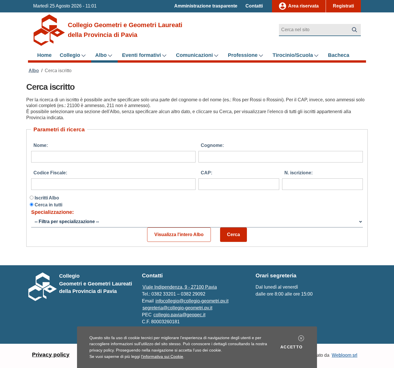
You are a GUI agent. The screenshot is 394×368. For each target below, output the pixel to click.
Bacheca (338, 55)
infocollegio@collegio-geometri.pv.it (191, 300)
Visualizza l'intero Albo (179, 234)
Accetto (292, 346)
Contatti (254, 5)
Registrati (343, 5)
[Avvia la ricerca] (354, 30)
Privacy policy (51, 355)
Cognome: (212, 145)
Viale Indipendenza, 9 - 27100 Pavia (179, 287)
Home (44, 55)
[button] (301, 338)
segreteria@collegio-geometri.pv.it (177, 307)
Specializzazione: (52, 212)
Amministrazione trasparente (205, 5)
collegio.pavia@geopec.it (179, 314)
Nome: (40, 145)
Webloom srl (344, 355)
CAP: (206, 172)
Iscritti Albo (47, 197)
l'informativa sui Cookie (162, 356)
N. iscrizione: (298, 172)
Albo (34, 70)
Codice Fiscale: (50, 172)
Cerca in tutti (48, 204)
